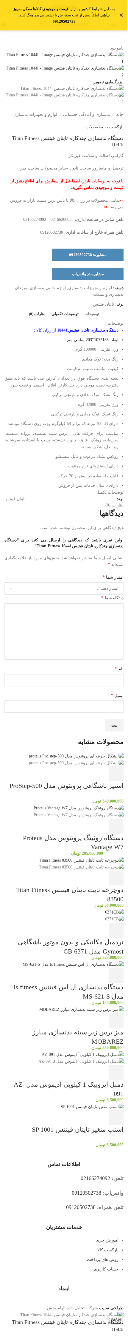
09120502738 (64, 21)
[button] (116, 773)
